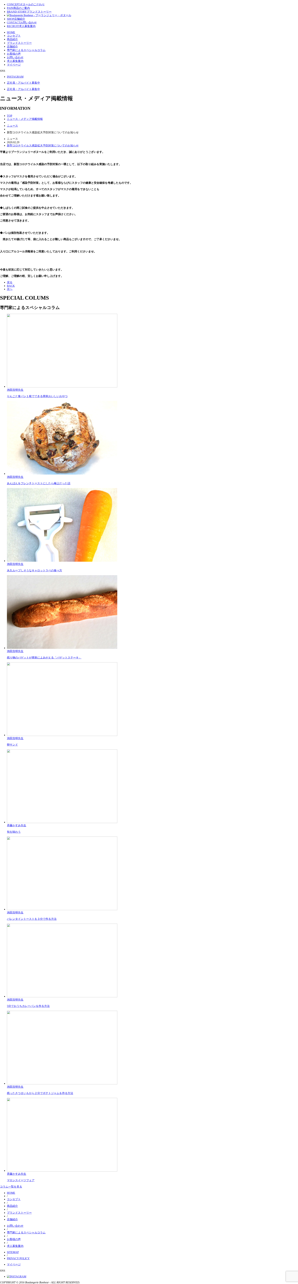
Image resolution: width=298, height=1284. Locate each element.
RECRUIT (21, 26)
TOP (9, 115)
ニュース (12, 125)
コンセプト (14, 35)
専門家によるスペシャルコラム (26, 50)
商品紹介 (12, 39)
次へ (9, 289)
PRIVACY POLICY (18, 1258)
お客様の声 (14, 53)
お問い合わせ (15, 57)
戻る (9, 282)
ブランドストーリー (19, 42)
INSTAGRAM (15, 76)
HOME (11, 32)
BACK (11, 285)
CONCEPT (26, 4)
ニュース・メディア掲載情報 (25, 118)
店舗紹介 (12, 46)
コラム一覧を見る (11, 1186)
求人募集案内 (15, 61)
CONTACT (22, 22)
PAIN (18, 8)
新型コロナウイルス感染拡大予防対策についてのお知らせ (43, 145)
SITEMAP (13, 1252)
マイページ (14, 64)
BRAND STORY (29, 11)
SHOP (16, 18)
